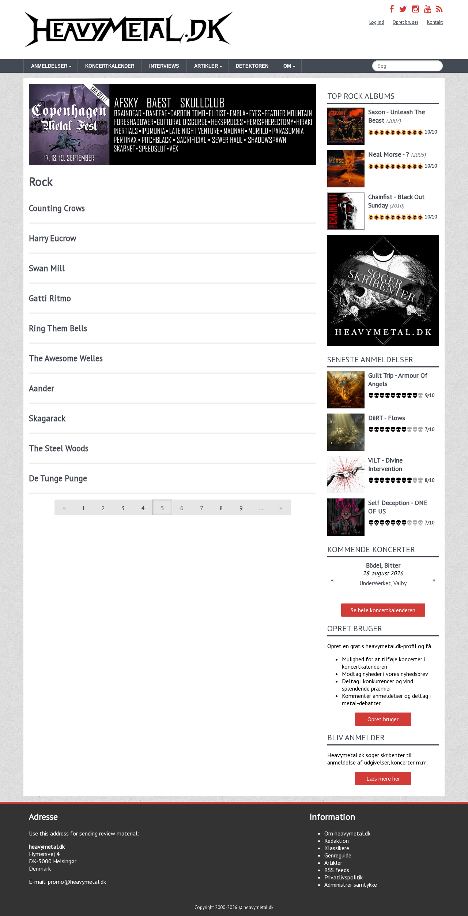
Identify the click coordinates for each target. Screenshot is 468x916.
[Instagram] (415, 9)
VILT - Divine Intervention (385, 464)
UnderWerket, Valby (383, 583)
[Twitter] (403, 9)
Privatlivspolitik (343, 877)
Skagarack (47, 418)
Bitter (392, 565)
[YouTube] (427, 9)
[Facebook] (391, 9)
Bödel (373, 565)
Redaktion (336, 840)
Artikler (333, 862)
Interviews (164, 66)
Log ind (376, 22)
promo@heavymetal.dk (77, 881)
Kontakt (435, 22)
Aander (41, 388)
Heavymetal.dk (128, 29)
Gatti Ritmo (50, 298)
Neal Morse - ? (388, 154)
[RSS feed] (439, 9)
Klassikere (336, 848)
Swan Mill (47, 268)
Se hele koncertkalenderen (383, 610)
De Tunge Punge (58, 478)
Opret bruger (405, 22)
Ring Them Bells (58, 328)
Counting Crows (57, 208)
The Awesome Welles (66, 358)
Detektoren (252, 66)
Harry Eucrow (52, 238)
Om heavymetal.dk (347, 833)
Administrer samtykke (350, 884)
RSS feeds (336, 870)
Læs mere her (383, 778)
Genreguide (337, 855)
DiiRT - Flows (386, 418)
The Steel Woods (58, 448)
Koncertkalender (109, 66)
